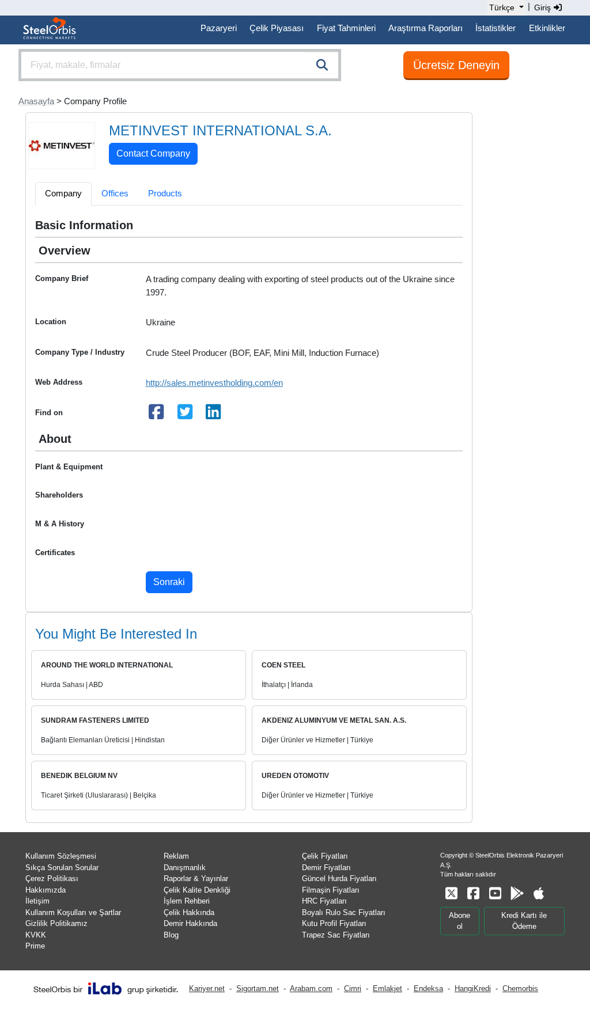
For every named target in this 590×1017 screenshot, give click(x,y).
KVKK (35, 935)
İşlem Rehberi (187, 901)
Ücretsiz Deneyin (456, 65)
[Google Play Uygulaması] (516, 893)
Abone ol (459, 921)
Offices (114, 193)
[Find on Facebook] (157, 415)
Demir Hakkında (190, 923)
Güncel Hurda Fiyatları (339, 878)
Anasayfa (36, 101)
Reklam (176, 856)
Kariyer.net (207, 988)
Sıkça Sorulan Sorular (62, 867)
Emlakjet (387, 988)
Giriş (543, 7)
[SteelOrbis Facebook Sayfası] (473, 893)
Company (63, 193)
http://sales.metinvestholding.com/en (214, 383)
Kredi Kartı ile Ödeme (524, 921)
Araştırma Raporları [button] (425, 28)
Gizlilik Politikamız (56, 923)
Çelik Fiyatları (325, 856)
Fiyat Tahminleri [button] (346, 28)
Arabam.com (311, 988)
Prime (35, 946)
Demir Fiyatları (326, 867)
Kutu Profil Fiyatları (334, 923)
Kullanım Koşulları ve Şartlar (73, 912)
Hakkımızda (45, 890)
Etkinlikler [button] (547, 28)
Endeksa (428, 988)
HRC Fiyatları (324, 901)
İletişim (37, 901)
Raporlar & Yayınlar (196, 878)
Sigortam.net (257, 988)
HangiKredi (473, 988)
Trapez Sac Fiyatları (336, 935)
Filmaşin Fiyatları (331, 890)
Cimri (352, 988)
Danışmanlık (185, 867)
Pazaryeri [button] (219, 28)
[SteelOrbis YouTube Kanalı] (495, 893)
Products (165, 193)
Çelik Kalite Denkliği (197, 890)
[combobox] (180, 65)
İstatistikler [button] (495, 28)
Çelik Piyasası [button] (276, 28)
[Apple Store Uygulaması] (538, 893)
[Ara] (322, 65)
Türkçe (502, 7)
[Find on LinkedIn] (214, 415)
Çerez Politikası (51, 878)
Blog (171, 935)
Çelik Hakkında (189, 912)
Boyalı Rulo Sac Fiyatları (343, 912)
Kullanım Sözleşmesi (60, 856)
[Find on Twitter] (185, 415)
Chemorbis (520, 988)
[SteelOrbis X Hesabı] (451, 893)
